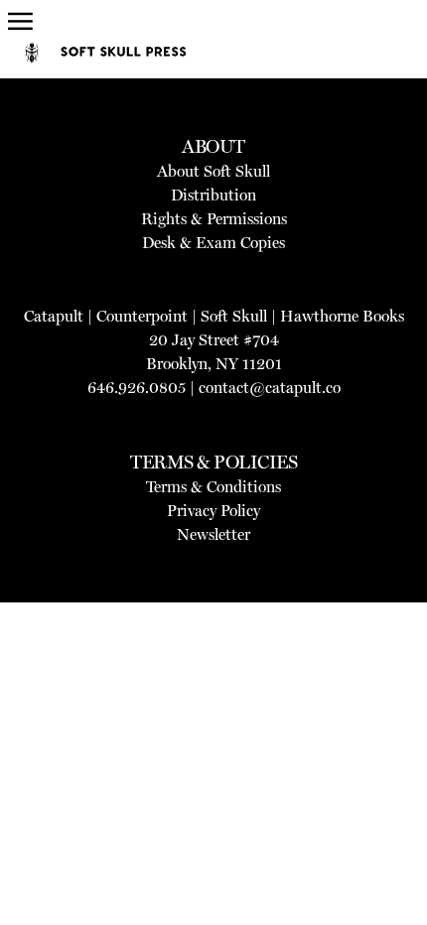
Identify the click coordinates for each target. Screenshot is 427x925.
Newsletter (213, 534)
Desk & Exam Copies (213, 242)
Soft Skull (234, 316)
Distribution (213, 195)
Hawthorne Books (342, 316)
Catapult (53, 316)
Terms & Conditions (213, 486)
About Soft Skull (213, 171)
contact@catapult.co (270, 387)
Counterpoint (142, 316)
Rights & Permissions (214, 218)
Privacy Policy (213, 510)
